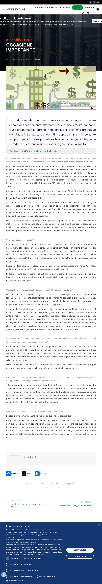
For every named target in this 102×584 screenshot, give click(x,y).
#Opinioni (30, 151)
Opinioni (46, 488)
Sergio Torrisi (30, 457)
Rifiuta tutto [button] (80, 556)
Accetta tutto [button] (80, 550)
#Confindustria (19, 40)
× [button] (99, 525)
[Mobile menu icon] (98, 9)
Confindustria (38, 484)
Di (53, 484)
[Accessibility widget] (3, 574)
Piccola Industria (57, 488)
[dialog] (51, 553)
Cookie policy (40, 554)
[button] (35, 580)
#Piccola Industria (46, 151)
